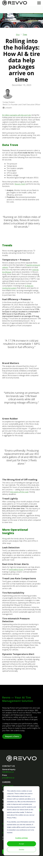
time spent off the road (19, 492)
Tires (25, 34)
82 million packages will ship (16, 115)
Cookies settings (21, 838)
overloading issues (16, 569)
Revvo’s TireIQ (20, 184)
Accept (21, 844)
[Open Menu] (39, 3)
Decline (21, 849)
